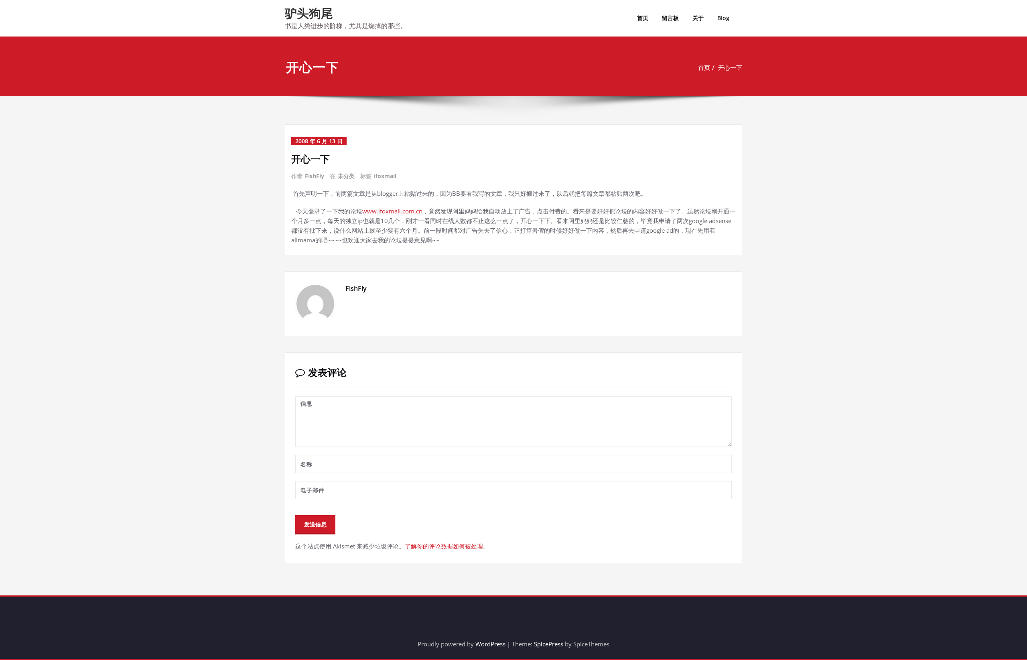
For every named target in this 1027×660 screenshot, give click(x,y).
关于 (698, 18)
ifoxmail (385, 176)
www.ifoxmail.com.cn (392, 211)
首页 (642, 18)
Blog (723, 18)
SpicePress (548, 644)
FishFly (314, 176)
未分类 (346, 176)
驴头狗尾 (309, 13)
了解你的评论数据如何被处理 (444, 546)
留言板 (670, 18)
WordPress (490, 644)
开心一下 (730, 67)
